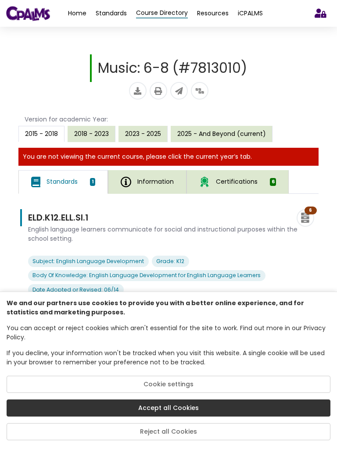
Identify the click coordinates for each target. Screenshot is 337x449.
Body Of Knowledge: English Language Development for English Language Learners (146, 275)
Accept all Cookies (168, 407)
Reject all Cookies (168, 431)
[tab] (63, 182)
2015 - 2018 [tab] (41, 133)
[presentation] (91, 134)
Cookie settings (168, 384)
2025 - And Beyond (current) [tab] (221, 133)
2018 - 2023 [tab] (91, 133)
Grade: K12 (170, 261)
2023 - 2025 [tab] (143, 133)
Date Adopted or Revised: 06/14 (75, 289)
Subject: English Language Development (88, 261)
